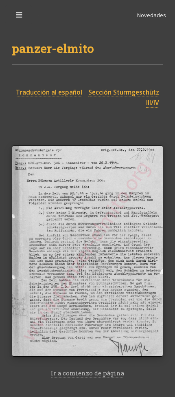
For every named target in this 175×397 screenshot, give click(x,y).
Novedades (151, 15)
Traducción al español (49, 92)
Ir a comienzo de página (87, 373)
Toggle (19, 17)
